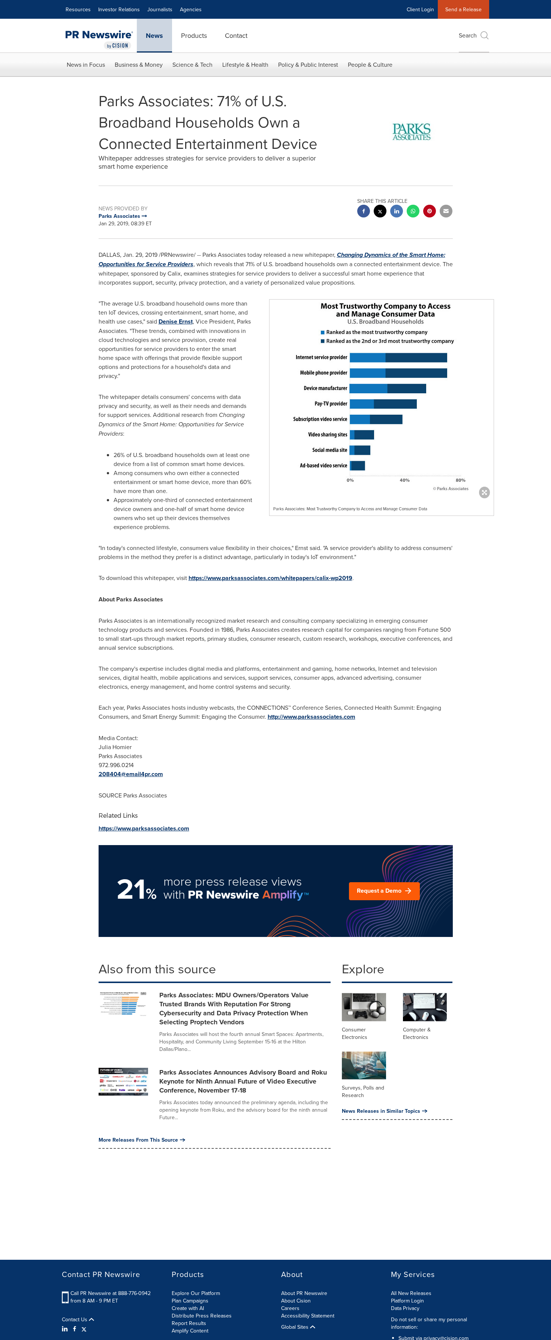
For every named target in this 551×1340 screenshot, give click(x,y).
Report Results (189, 1323)
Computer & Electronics (417, 1033)
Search (468, 35)
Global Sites (295, 1327)
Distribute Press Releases (202, 1315)
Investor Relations (119, 9)
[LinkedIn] (66, 1329)
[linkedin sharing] (396, 212)
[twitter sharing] (380, 212)
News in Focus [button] (86, 64)
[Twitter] (83, 1329)
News (154, 35)
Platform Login (407, 1300)
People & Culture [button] (370, 64)
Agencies (191, 9)
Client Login (420, 9)
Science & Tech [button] (192, 64)
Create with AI (188, 1308)
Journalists (159, 9)
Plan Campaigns (190, 1300)
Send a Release (463, 9)
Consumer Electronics (354, 1033)
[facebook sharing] (363, 212)
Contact (236, 35)
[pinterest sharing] (429, 212)
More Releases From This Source (138, 1140)
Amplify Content (190, 1330)
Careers (290, 1308)
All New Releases (411, 1293)
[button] (382, 397)
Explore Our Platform (196, 1293)
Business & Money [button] (139, 64)
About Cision (296, 1300)
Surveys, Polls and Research (363, 1091)
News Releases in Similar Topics (381, 1111)
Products (194, 35)
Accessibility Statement (307, 1315)
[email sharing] (446, 212)
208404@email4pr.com (131, 774)
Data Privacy (405, 1308)
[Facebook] (74, 1329)
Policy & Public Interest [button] (308, 64)
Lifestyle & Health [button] (245, 64)
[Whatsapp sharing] (413, 212)
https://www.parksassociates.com (144, 828)
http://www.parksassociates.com (311, 716)
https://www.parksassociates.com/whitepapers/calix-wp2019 (270, 578)
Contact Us (75, 1319)
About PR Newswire (304, 1293)
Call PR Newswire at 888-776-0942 (110, 1293)
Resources (78, 9)
